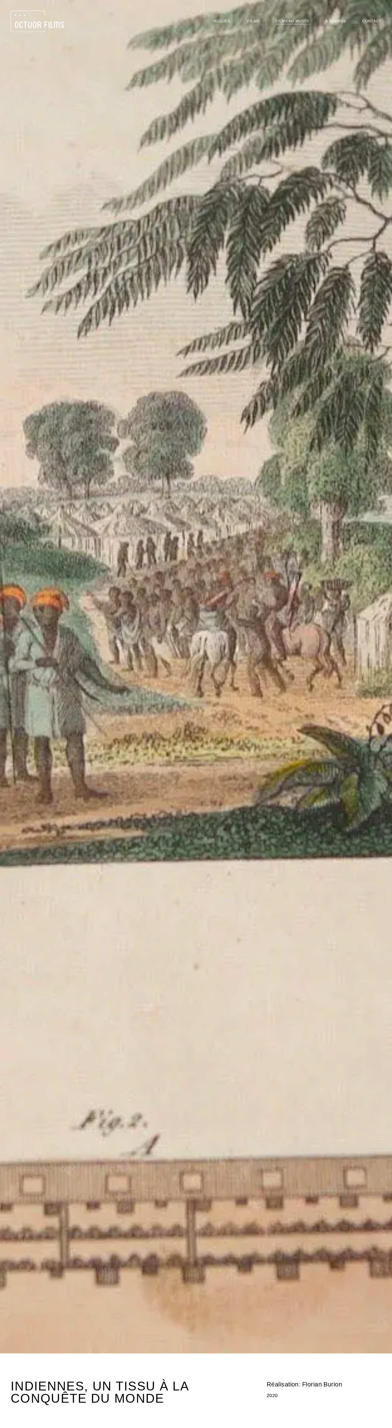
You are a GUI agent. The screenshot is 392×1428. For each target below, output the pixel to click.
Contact (371, 21)
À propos (335, 21)
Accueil (222, 21)
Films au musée (292, 21)
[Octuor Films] (37, 21)
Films (253, 21)
